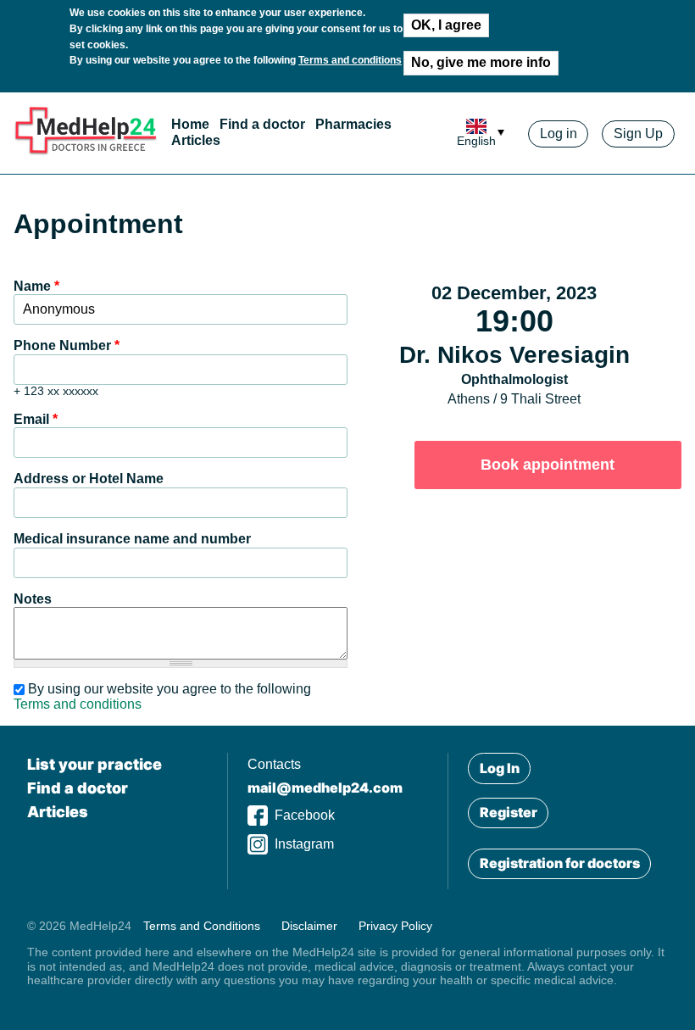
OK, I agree (446, 25)
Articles (195, 140)
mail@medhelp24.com (325, 787)
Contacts (274, 764)
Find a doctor (262, 125)
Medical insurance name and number (132, 539)
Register (508, 812)
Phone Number (67, 345)
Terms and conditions (350, 60)
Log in (558, 133)
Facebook (305, 815)
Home (190, 125)
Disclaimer (309, 926)
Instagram (304, 844)
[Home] (86, 151)
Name (36, 286)
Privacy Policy (395, 926)
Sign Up (638, 133)
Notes (33, 599)
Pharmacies (353, 125)
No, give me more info (481, 62)
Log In (500, 768)
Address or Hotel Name (89, 478)
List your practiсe (94, 764)
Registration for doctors (560, 863)
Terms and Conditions (201, 926)
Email (36, 419)
